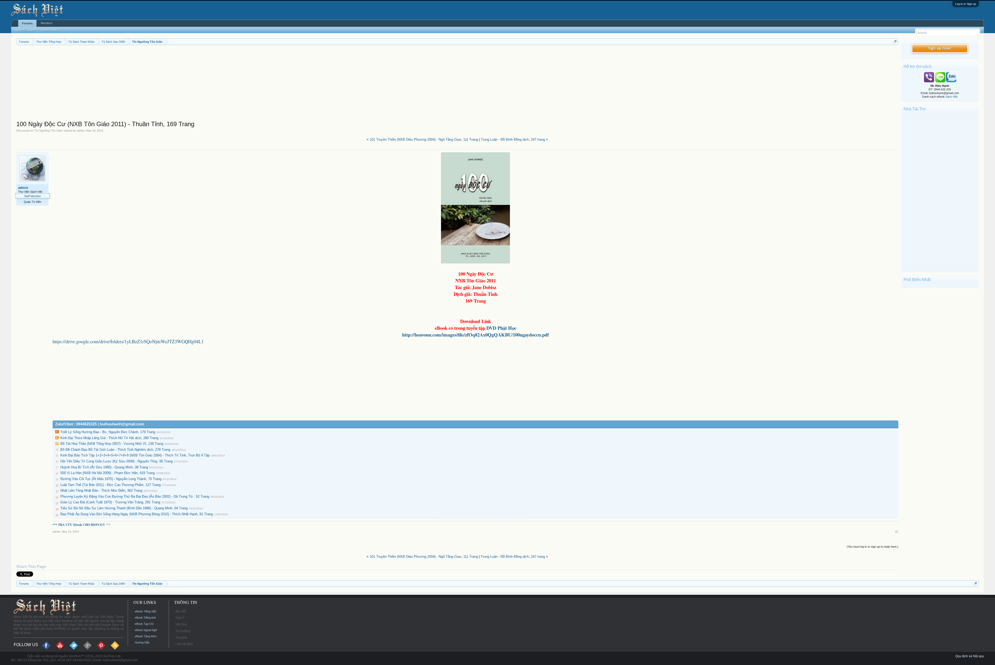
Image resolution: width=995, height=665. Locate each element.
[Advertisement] (171, 84)
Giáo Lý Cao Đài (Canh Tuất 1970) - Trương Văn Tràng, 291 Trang (110, 502)
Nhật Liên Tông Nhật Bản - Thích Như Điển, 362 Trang (101, 490)
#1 (896, 531)
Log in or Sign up (965, 3)
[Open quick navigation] (895, 41)
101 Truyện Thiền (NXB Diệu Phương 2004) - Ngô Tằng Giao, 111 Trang (424, 139)
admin (80, 130)
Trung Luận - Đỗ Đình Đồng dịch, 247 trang (513, 139)
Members (47, 23)
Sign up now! (939, 48)
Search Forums (25, 29)
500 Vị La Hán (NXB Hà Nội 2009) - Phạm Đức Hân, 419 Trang (107, 473)
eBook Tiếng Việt (145, 611)
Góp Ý (179, 618)
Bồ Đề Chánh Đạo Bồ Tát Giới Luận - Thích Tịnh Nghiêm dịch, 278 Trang (115, 450)
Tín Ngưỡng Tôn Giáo (48, 130)
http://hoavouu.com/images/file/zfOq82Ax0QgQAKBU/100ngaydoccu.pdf (475, 334)
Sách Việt (951, 96)
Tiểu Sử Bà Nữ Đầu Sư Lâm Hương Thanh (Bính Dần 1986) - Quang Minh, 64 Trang (124, 508)
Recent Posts (49, 29)
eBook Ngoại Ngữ (146, 630)
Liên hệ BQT (184, 644)
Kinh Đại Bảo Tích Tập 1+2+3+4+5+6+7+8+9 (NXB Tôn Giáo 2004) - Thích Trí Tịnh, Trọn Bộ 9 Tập (135, 455)
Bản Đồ (180, 611)
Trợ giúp (181, 637)
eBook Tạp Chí (144, 623)
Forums (27, 23)
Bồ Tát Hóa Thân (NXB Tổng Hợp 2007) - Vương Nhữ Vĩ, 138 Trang (111, 444)
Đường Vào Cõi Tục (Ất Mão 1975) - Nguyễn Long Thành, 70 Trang (110, 479)
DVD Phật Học (500, 327)
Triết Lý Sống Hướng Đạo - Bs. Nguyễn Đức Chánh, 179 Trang (107, 432)
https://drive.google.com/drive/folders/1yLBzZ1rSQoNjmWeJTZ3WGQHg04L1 (128, 341)
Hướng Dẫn (142, 642)
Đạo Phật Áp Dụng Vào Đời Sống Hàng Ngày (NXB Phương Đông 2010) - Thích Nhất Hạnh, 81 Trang (136, 514)
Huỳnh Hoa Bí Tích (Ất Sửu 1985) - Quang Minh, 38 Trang (104, 467)
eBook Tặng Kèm (146, 636)
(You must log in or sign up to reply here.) (872, 546)
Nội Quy (181, 624)
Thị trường (182, 631)
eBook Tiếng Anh (145, 617)
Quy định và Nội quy (969, 656)
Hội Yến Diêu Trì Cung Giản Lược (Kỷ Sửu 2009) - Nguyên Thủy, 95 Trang (116, 461)
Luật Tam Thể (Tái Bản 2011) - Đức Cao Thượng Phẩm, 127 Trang (110, 485)
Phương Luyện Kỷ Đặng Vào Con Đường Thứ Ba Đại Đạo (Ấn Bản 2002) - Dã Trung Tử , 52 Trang (134, 496)
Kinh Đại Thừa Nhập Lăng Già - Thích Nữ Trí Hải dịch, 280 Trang (109, 438)
